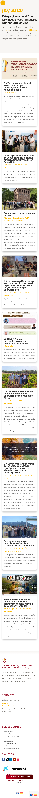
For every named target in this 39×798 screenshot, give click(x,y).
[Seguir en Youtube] (14, 759)
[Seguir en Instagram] (18, 759)
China (16, 401)
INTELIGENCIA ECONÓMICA (14, 221)
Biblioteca (33, 30)
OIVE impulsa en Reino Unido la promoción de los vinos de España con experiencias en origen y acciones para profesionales (19, 285)
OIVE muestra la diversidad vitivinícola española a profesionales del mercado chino (18, 395)
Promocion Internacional (12, 551)
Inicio (8, 30)
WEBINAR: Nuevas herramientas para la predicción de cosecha (16, 341)
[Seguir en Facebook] (3, 759)
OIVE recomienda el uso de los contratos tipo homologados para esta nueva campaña (18, 86)
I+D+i (14, 346)
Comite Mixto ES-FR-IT (20, 218)
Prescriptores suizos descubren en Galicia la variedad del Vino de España (19, 543)
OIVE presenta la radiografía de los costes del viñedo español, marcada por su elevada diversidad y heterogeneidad (19, 468)
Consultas (5, 703)
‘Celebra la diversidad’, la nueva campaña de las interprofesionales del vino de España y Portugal (18, 603)
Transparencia (8, 741)
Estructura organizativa (11, 736)
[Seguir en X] (7, 759)
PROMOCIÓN (22, 165)
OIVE (15, 92)
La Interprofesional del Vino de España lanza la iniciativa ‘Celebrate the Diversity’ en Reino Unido (19, 159)
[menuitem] (32, 794)
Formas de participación (11, 739)
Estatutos (7, 746)
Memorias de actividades (12, 748)
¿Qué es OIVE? (8, 732)
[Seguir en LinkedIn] (10, 759)
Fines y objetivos (9, 734)
